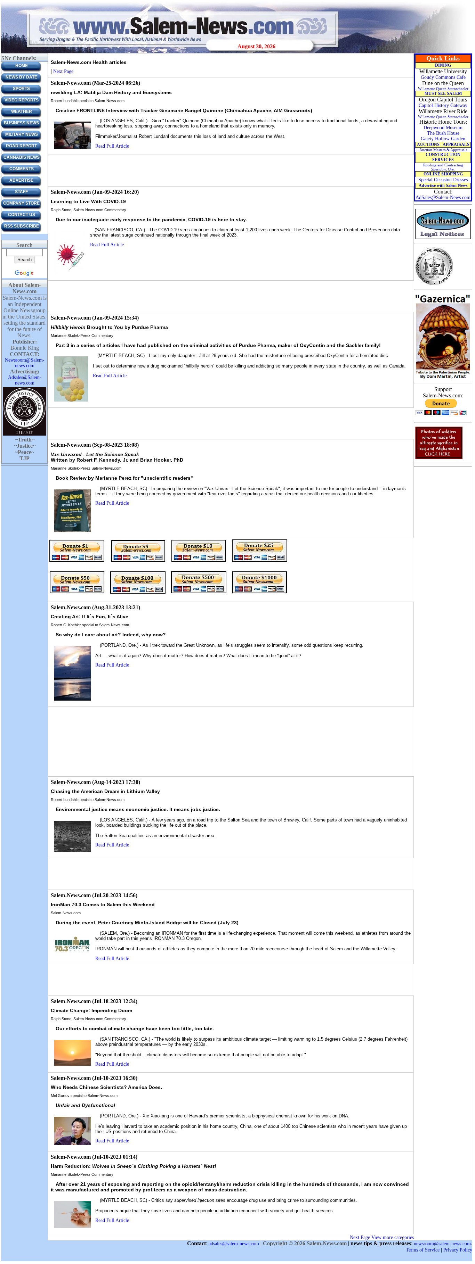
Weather (21, 111)
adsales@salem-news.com (234, 1243)
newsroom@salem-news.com (442, 1243)
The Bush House (443, 133)
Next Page (63, 71)
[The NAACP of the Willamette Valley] (434, 284)
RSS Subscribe (21, 226)
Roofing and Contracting (443, 167)
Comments (21, 168)
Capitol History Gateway (443, 105)
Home (21, 65)
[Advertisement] (230, 170)
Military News (21, 134)
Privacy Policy (457, 1250)
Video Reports (22, 100)
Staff (21, 191)
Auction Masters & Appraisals (443, 150)
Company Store (21, 203)
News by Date (21, 77)
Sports (21, 88)
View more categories (392, 1237)
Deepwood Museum (443, 127)
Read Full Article (112, 146)
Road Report (21, 145)
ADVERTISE (21, 180)
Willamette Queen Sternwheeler (443, 88)
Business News (21, 123)
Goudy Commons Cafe (443, 77)
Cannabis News (21, 157)
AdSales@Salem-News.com (443, 197)
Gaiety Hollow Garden (443, 138)
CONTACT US (21, 214)
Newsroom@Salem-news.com (25, 362)
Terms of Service (423, 1250)
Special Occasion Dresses (443, 179)
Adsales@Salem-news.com (24, 380)
